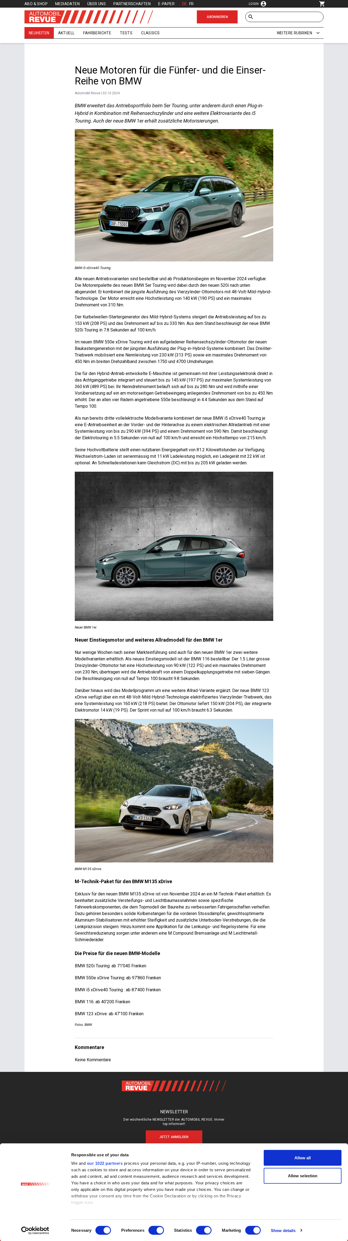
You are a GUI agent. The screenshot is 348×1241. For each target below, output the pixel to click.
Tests (126, 33)
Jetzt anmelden (174, 1137)
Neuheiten (39, 33)
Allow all (302, 1157)
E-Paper (166, 4)
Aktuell (66, 33)
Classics (150, 33)
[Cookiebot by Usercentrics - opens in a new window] (35, 1230)
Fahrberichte (97, 33)
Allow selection (303, 1175)
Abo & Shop (36, 4)
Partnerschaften (132, 4)
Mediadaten (67, 4)
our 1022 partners (105, 1163)
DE (184, 4)
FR (191, 4)
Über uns (96, 4)
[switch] (156, 1230)
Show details (283, 1230)
